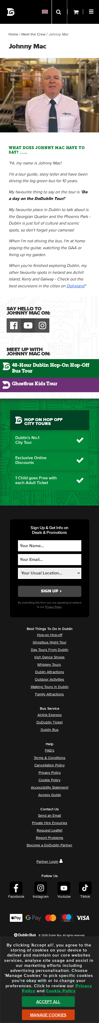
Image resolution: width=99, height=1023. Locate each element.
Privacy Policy (50, 773)
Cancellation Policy (49, 765)
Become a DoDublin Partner (49, 845)
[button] (92, 11)
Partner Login (47, 862)
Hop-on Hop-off (49, 635)
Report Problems (49, 838)
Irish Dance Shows (49, 657)
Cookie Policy (49, 780)
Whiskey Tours (49, 665)
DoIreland (75, 286)
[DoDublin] (11, 12)
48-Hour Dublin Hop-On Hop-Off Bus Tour (50, 368)
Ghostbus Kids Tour (34, 384)
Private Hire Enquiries (49, 823)
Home (13, 34)
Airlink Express (49, 715)
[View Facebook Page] (14, 325)
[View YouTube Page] (28, 325)
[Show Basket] (75, 12)
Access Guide (49, 795)
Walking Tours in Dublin (50, 687)
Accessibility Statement (49, 787)
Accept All (48, 1002)
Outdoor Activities (49, 679)
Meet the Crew (33, 34)
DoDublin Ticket (49, 722)
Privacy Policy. (53, 606)
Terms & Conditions (49, 758)
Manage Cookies (48, 1015)
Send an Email (49, 815)
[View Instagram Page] (42, 325)
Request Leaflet (49, 830)
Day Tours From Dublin (49, 650)
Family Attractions (49, 694)
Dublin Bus (50, 730)
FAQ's (49, 750)
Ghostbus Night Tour (50, 642)
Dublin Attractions (49, 672)
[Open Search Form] (59, 12)
